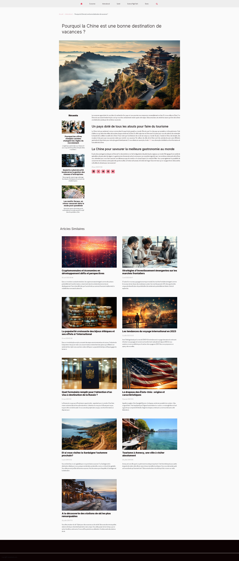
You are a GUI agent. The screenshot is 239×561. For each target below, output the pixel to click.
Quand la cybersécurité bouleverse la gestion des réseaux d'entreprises (73, 172)
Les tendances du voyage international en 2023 (149, 331)
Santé (118, 4)
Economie (92, 4)
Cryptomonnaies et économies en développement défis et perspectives (83, 272)
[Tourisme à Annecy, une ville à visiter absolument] (149, 434)
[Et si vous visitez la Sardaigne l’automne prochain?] (89, 434)
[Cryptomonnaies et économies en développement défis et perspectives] (89, 252)
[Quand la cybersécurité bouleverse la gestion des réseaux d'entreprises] (73, 160)
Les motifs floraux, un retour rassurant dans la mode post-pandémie (73, 203)
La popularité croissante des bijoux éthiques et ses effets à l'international (88, 332)
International (106, 4)
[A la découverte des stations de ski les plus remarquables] (89, 495)
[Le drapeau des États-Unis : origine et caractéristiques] (149, 373)
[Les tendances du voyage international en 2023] (149, 312)
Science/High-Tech (132, 4)
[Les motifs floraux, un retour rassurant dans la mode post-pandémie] (73, 191)
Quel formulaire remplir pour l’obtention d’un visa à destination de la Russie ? (87, 393)
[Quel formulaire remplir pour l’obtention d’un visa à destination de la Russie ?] (89, 373)
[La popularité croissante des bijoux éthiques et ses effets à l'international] (89, 312)
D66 (150, 140)
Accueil (61, 14)
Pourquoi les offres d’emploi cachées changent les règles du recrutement (73, 139)
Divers (147, 4)
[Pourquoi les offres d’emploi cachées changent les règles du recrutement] (73, 127)
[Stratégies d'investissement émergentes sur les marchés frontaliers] (149, 252)
